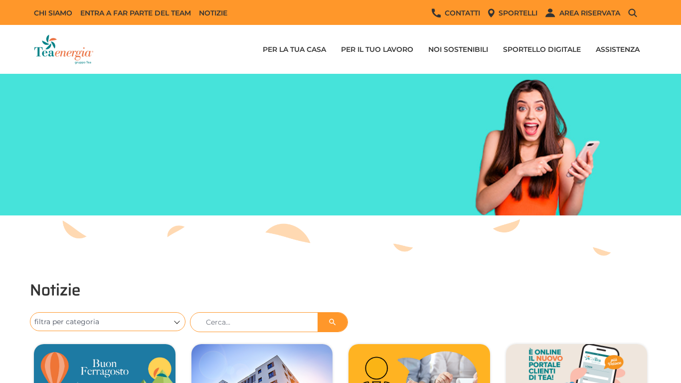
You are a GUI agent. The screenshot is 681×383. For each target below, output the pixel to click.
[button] (637, 13)
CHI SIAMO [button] (53, 12)
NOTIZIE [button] (213, 12)
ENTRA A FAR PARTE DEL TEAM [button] (135, 12)
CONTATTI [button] (462, 12)
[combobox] (102, 322)
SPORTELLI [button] (518, 12)
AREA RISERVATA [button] (589, 12)
